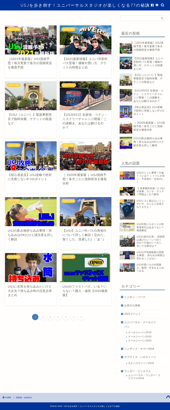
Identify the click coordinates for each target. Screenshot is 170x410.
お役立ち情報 (132, 305)
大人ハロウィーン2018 (141, 363)
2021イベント (132, 313)
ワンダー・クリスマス (137, 371)
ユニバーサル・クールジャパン (140, 324)
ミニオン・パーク (135, 297)
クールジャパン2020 (140, 340)
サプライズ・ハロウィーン (140, 357)
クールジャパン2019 (140, 336)
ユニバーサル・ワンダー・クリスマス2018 (144, 376)
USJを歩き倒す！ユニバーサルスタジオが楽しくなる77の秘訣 (85, 5)
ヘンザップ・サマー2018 (139, 348)
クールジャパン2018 (140, 332)
